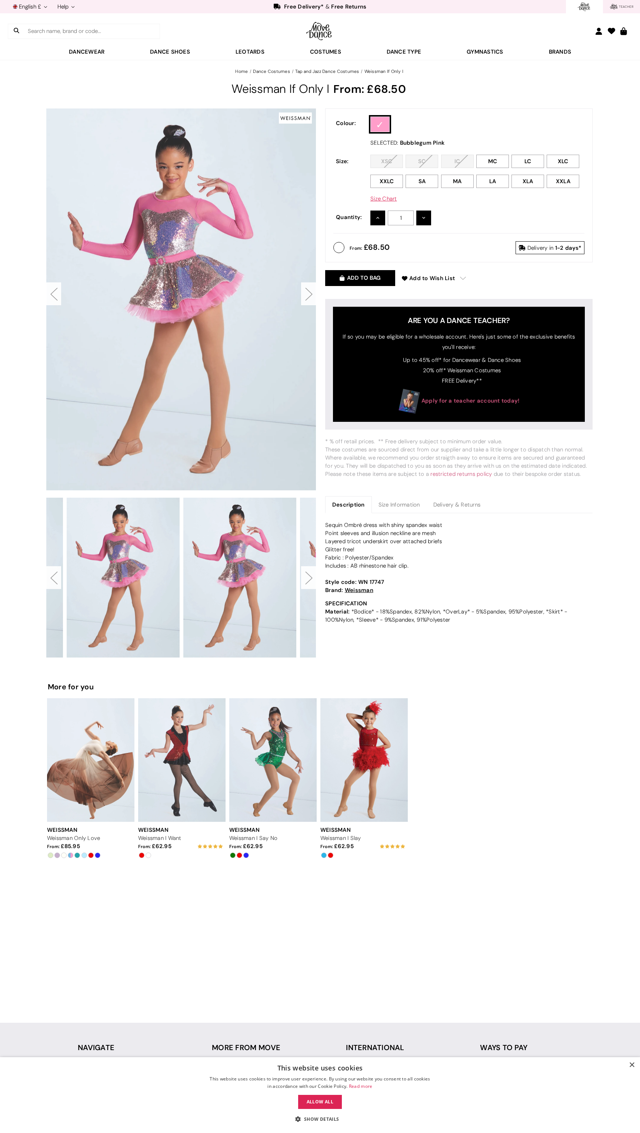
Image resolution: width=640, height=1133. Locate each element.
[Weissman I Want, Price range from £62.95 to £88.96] (182, 760)
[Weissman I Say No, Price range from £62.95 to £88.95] (273, 760)
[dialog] (320, 1095)
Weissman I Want (159, 838)
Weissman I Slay (340, 838)
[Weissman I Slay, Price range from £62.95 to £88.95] (364, 760)
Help (63, 6)
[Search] (16, 31)
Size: (342, 161)
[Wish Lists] (611, 31)
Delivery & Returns (457, 504)
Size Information (399, 504)
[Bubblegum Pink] (380, 124)
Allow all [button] (320, 1102)
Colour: (346, 123)
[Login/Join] (599, 31)
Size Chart (383, 198)
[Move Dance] (320, 31)
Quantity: (349, 217)
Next (308, 294)
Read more (361, 1086)
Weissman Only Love (73, 838)
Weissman (359, 590)
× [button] (631, 1065)
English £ (30, 6)
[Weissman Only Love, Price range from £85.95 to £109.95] (90, 760)
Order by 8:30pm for (321, 6)
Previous (53, 294)
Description (348, 504)
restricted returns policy (461, 474)
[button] (320, 1119)
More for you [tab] (71, 686)
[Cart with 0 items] (624, 31)
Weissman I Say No (253, 838)
